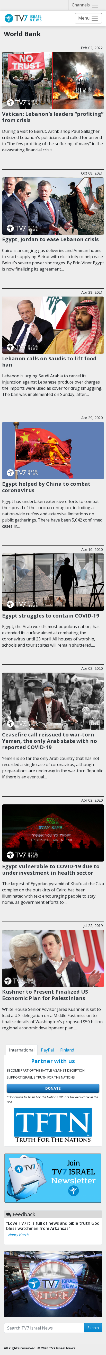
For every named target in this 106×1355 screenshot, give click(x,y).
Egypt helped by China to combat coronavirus (46, 486)
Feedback (24, 1214)
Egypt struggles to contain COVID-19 (50, 615)
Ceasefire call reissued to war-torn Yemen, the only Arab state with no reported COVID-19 (49, 741)
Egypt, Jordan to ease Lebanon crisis (50, 239)
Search (93, 1327)
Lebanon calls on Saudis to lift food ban (49, 361)
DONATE (53, 1088)
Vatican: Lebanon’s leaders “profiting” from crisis (52, 117)
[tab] (22, 1050)
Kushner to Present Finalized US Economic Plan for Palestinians (45, 994)
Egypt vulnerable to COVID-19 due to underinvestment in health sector (51, 869)
